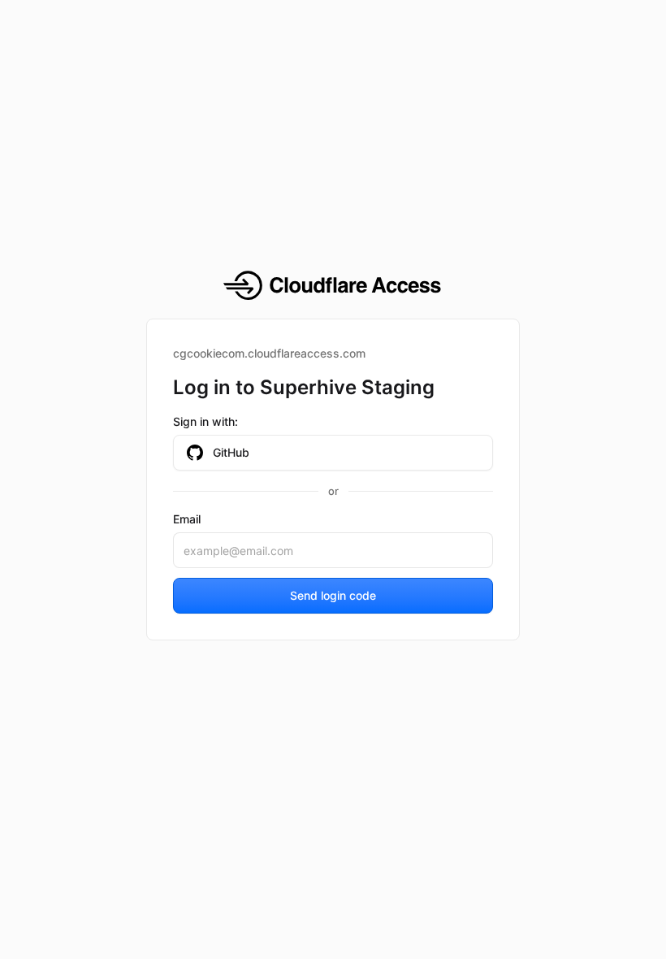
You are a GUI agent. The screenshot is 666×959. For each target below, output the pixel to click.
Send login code (333, 595)
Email (187, 519)
